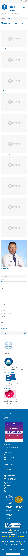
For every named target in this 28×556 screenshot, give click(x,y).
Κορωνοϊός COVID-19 (6, 307)
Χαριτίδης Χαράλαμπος (6, 196)
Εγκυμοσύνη (4, 301)
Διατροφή (3, 298)
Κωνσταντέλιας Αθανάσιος (7, 112)
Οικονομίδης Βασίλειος (6, 133)
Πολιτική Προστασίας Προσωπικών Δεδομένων (13, 467)
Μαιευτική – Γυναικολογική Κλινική (11, 447)
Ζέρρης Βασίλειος (5, 268)
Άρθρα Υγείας (7, 459)
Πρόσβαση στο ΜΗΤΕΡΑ (11, 475)
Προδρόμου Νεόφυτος (6, 217)
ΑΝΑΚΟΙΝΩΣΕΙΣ (5, 283)
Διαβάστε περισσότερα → (13, 554)
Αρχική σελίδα (3, 18)
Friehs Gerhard (4, 238)
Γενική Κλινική (7, 449)
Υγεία (2, 322)
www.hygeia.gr (20, 543)
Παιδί (2, 319)
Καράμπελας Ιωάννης (6, 49)
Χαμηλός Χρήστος (5, 91)
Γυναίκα (2, 295)
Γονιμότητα (3, 292)
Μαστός (3, 310)
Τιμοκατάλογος (7, 454)
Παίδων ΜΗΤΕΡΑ (7, 452)
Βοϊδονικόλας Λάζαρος (6, 154)
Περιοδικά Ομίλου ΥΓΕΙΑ (9, 464)
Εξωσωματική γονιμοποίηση (8, 304)
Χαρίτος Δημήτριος (5, 70)
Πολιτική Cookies (7, 469)
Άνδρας (2, 286)
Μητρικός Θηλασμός (6, 313)
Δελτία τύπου (7, 462)
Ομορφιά (3, 316)
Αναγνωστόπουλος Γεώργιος (7, 175)
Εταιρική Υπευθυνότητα (9, 457)
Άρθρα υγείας (4, 289)
